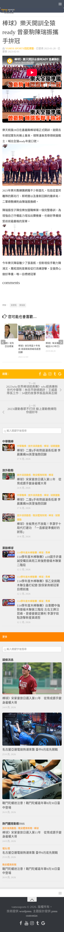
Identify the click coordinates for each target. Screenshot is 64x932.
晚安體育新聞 (40, 475)
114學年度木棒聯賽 (27, 552)
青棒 (47, 552)
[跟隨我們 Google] (60, 374)
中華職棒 (21, 446)
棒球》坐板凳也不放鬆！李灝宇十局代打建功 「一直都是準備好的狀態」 (39, 528)
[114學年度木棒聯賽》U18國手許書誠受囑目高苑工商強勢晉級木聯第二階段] (8, 554)
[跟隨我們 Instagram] (50, 374)
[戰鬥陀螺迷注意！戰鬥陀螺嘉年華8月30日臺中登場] (32, 779)
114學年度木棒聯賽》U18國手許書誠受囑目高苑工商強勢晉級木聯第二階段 (39, 561)
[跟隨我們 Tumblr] (55, 374)
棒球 (46, 446)
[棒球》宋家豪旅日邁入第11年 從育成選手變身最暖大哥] (8, 476)
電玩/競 (6, 848)
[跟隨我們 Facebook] (40, 374)
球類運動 (55, 446)
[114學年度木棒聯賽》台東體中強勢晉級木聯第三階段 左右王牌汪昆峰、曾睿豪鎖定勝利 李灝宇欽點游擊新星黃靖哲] (8, 602)
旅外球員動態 (35, 446)
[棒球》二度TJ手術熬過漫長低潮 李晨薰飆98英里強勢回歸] (8, 447)
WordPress (25, 911)
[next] (61, 342)
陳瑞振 (22, 305)
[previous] (3, 342)
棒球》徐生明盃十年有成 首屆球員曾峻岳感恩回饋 (29, 349)
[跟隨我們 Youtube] (45, 374)
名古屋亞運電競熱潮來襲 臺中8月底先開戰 (30, 749)
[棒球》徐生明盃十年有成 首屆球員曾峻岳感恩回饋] (31, 332)
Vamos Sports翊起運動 (19, 48)
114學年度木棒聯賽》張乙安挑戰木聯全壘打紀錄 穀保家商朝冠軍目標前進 (38, 585)
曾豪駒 (13, 305)
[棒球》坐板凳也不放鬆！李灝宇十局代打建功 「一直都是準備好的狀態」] (8, 517)
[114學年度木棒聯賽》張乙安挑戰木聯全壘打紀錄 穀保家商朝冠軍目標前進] (8, 578)
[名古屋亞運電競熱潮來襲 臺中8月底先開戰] (32, 729)
